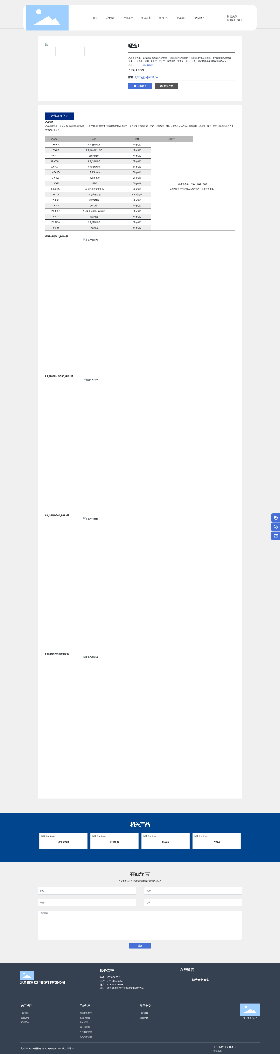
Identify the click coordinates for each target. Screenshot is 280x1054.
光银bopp (63, 842)
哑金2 (217, 842)
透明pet (114, 842)
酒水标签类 (148, 65)
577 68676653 (115, 981)
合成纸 (165, 842)
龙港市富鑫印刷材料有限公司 (42, 983)
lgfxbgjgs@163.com (147, 77)
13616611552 (234, 20)
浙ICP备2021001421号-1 (225, 1047)
